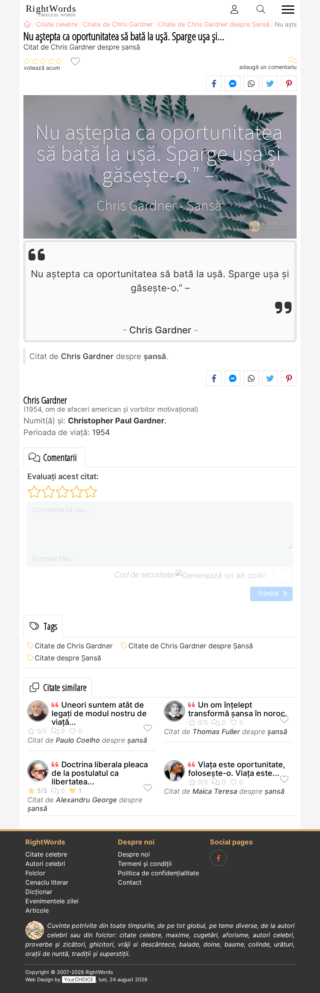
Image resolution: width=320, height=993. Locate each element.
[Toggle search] (261, 9)
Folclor (35, 873)
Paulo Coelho (78, 740)
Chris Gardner (160, 330)
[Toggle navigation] (285, 9)
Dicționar (38, 892)
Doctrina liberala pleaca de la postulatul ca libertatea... (100, 773)
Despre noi (134, 854)
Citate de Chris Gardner (74, 646)
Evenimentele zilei (51, 901)
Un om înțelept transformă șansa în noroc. (237, 709)
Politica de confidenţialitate (158, 873)
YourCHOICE (79, 979)
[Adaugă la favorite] (75, 61)
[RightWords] (27, 24)
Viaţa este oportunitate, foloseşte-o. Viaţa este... (236, 769)
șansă (137, 740)
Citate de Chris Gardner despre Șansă (190, 646)
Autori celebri (45, 863)
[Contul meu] (234, 9)
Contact (130, 882)
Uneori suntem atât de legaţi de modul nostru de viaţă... (99, 713)
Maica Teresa (214, 791)
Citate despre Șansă (68, 658)
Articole (37, 910)
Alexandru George (86, 800)
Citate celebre (46, 854)
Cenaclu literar (46, 882)
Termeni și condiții (145, 863)
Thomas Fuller (216, 731)
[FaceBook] (218, 858)
